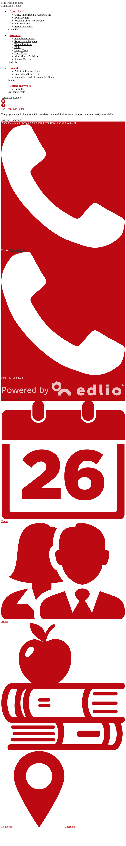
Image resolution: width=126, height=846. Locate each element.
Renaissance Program (25, 41)
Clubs (17, 47)
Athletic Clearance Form (27, 71)
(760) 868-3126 (17, 250)
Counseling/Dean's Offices (28, 74)
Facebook (3, 105)
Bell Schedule (21, 17)
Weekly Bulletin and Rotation (29, 20)
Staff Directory (22, 23)
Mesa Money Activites (26, 56)
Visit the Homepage (11, 120)
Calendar (19, 89)
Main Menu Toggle (11, 5)
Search (3, 101)
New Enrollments (23, 26)
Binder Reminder (23, 44)
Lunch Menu (21, 50)
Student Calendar (23, 59)
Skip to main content (12, 2)
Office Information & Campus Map (32, 14)
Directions (69, 826)
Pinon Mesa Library (24, 38)
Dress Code (20, 53)
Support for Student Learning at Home (34, 77)
